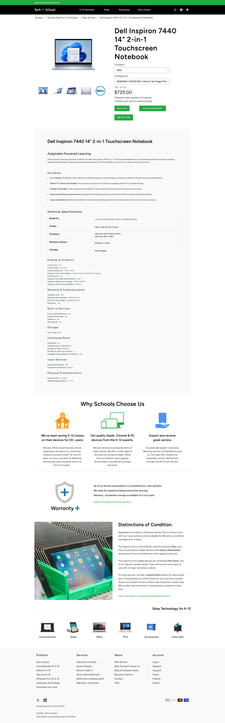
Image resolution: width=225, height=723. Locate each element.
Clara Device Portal (86, 662)
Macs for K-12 (43, 674)
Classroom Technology (48, 682)
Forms (156, 674)
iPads (73, 636)
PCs (125, 636)
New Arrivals (88, 17)
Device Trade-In (84, 670)
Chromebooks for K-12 (48, 666)
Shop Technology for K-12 (171, 609)
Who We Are (120, 662)
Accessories (151, 636)
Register (157, 666)
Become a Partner (123, 674)
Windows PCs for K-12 (47, 678)
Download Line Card (46, 687)
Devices (39, 17)
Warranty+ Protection (87, 682)
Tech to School (50, 713)
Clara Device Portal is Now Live (46, 3)
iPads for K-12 (43, 670)
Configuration (121, 76)
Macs (99, 636)
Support (157, 670)
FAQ (116, 682)
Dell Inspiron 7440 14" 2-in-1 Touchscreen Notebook (145, 43)
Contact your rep (123, 101)
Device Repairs (84, 666)
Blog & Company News (126, 670)
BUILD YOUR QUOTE (152, 108)
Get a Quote (42, 662)
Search (156, 682)
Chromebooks (47, 636)
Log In (156, 662)
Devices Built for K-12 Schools (63, 17)
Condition (119, 64)
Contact (118, 678)
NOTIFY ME (123, 117)
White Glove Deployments (90, 678)
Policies (157, 678)
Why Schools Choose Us (127, 666)
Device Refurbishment (88, 674)
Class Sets (178, 636)
